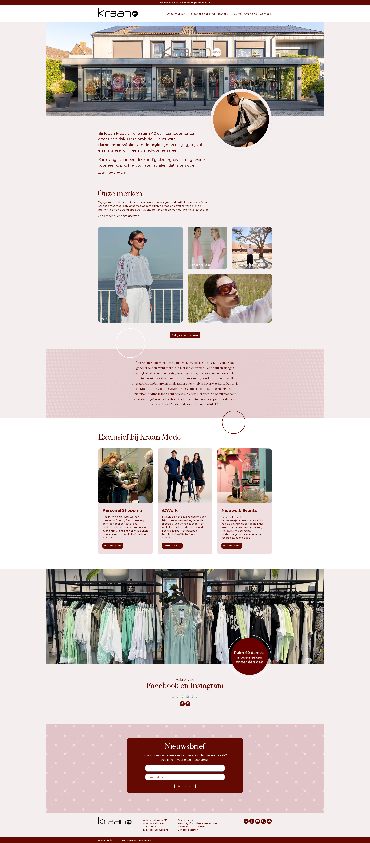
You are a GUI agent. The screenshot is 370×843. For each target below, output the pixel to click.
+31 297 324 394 (155, 826)
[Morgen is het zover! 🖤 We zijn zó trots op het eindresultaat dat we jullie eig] (187, 696)
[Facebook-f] (182, 703)
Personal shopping (202, 13)
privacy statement (128, 840)
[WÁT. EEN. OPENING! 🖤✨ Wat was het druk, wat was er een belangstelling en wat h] (177, 696)
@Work (223, 13)
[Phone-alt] (263, 821)
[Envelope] (257, 821)
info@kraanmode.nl (157, 829)
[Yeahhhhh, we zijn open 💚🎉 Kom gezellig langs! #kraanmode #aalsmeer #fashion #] (182, 696)
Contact (265, 13)
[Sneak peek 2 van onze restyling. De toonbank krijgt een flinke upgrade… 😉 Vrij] (197, 696)
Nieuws (236, 13)
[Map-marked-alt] (269, 821)
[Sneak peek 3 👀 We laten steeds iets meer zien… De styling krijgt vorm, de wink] (192, 696)
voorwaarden (145, 840)
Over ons (250, 13)
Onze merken (176, 13)
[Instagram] (187, 703)
